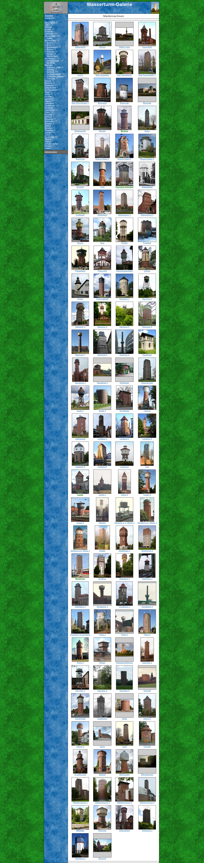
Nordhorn (102, 579)
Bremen (50, 49)
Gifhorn (147, 271)
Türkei (47, 134)
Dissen (80, 243)
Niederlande (50, 105)
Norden (102, 551)
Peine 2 (124, 635)
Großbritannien (51, 90)
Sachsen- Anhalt (54, 74)
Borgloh (102, 131)
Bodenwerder (80, 131)
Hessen (50, 54)
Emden (124, 243)
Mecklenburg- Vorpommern (51, 57)
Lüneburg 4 (80, 467)
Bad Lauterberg (102, 75)
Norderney (80, 579)
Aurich (80, 75)
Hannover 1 (124, 299)
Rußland (48, 117)
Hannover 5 (124, 327)
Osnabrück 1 (102, 607)
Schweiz (48, 123)
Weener (102, 775)
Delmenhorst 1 (124, 215)
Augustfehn (147, 47)
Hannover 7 (80, 355)
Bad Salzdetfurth (124, 75)
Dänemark (49, 33)
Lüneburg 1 (102, 439)
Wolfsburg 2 (80, 858)
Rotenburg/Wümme (124, 663)
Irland (47, 92)
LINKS (47, 24)
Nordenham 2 (147, 551)
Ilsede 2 (102, 411)
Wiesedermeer (147, 775)
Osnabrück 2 (124, 607)
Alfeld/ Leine (124, 47)
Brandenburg (52, 47)
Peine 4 (80, 663)
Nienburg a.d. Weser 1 (147, 523)
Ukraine (48, 139)
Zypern (48, 148)
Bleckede (147, 103)
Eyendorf (147, 243)
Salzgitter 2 (80, 691)
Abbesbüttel (80, 47)
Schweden (49, 121)
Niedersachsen (53, 60)
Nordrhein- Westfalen (50, 64)
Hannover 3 (80, 327)
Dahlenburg (102, 215)
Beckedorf (102, 103)
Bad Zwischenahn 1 (147, 75)
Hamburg (50, 51)
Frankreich (49, 85)
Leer (147, 467)
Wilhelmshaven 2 (102, 803)
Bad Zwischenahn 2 (80, 103)
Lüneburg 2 (124, 439)
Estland (48, 81)
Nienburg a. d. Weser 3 (124, 523)
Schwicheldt (80, 719)
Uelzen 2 (80, 747)
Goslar (80, 299)
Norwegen (49, 108)
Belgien (48, 29)
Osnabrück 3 (147, 607)
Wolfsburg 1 (147, 830)
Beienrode (124, 103)
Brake (147, 131)
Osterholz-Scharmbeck (80, 635)
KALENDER (50, 22)
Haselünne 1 (80, 383)
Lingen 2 (80, 523)
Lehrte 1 (102, 495)
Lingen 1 (147, 495)
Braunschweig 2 (124, 159)
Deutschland (50, 36)
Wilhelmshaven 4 (147, 803)
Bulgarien (49, 31)
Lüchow (147, 411)
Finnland (48, 83)
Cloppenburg (147, 187)
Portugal (48, 114)
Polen (47, 112)
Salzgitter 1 (147, 663)
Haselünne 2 (102, 383)
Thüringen (51, 78)
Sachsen (50, 72)
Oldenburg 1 (124, 579)
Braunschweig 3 (147, 159)
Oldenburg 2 (147, 579)
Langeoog (124, 467)
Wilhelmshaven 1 (80, 803)
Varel (124, 747)
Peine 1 (102, 635)
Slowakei (48, 128)
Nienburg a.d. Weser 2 (80, 551)
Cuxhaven (80, 215)
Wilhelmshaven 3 (124, 803)
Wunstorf (102, 858)
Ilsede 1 (80, 411)
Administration (51, 152)
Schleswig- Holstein (55, 76)
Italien (47, 94)
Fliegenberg (80, 271)
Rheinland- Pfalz (54, 67)
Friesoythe (102, 271)
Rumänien (49, 119)
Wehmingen (124, 775)
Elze (102, 243)
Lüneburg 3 (147, 439)
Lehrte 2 (124, 495)
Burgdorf (80, 187)
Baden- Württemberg (50, 39)
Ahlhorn (102, 47)
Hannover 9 (124, 355)
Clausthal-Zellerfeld (124, 187)
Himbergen (124, 383)
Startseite (49, 16)
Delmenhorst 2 (147, 215)
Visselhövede (80, 775)
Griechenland (50, 87)
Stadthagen (102, 719)
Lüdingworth (80, 439)
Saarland (50, 69)
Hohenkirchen (147, 383)
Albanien (48, 27)
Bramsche (80, 159)
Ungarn (48, 141)
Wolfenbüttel (124, 830)
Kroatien (48, 96)
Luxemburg (49, 103)
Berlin (49, 45)
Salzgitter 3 (102, 691)
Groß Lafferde (102, 299)
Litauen (48, 101)
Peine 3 (147, 635)
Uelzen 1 (147, 719)
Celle (102, 187)
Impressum (49, 18)
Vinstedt (147, 747)
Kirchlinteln (124, 411)
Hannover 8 (102, 355)
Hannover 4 (102, 327)
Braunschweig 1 (102, 159)
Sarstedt (147, 691)
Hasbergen (147, 355)
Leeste (80, 495)
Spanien (48, 132)
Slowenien (49, 130)
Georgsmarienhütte (124, 271)
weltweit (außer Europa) (51, 144)
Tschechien (50, 137)
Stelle (124, 719)
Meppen (102, 523)
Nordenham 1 (124, 551)
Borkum (124, 131)
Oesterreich (50, 110)
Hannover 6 (147, 327)
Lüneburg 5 (102, 467)
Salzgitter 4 (124, 691)
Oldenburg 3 (80, 607)
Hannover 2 (147, 299)
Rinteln (102, 663)
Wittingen (80, 830)
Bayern (50, 42)
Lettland (48, 99)
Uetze (102, 747)
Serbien (48, 125)
